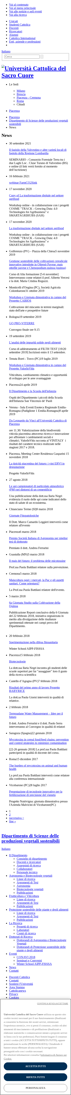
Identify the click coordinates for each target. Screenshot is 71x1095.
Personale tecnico (27, 872)
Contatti (14, 980)
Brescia (21, 94)
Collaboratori (24, 868)
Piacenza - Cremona (29, 97)
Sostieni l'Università (21, 983)
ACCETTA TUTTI (35, 1066)
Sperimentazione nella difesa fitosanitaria (33, 642)
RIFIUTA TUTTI (35, 1077)
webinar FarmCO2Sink (23, 182)
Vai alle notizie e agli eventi (25, 11)
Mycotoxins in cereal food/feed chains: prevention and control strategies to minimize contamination (39, 741)
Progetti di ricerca (27, 926)
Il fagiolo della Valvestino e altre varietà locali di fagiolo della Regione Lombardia (37, 151)
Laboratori (23, 930)
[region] (35, 1047)
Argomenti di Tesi (27, 882)
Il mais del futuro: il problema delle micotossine (37, 560)
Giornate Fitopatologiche (24, 515)
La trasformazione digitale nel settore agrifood (36, 228)
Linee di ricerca (26, 879)
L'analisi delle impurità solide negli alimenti (35, 342)
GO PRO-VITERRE (21, 323)
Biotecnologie (17, 661)
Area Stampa (17, 987)
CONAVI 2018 (26, 957)
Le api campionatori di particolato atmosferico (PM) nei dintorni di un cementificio (36, 488)
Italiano (6, 51)
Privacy (13, 994)
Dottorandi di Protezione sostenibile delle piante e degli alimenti (41, 948)
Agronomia (23, 885)
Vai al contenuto (18, 4)
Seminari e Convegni (29, 960)
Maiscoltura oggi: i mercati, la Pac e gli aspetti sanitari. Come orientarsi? (36, 581)
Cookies (14, 997)
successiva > (16, 818)
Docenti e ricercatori (29, 862)
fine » (12, 821)
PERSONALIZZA (35, 1088)
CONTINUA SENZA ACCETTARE (52, 1003)
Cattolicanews (17, 990)
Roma (20, 101)
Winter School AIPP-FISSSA (34, 963)
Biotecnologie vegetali (30, 889)
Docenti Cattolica (19, 977)
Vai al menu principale (22, 8)
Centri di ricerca (26, 933)
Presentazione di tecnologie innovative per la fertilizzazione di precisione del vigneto (35, 793)
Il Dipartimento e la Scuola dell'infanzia (32, 391)
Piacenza (14, 110)
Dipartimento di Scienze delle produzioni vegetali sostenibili (31, 838)
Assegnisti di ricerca (29, 865)
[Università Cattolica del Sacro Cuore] (35, 75)
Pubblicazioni (25, 892)
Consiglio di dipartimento (32, 858)
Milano (21, 90)
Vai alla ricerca (18, 14)
